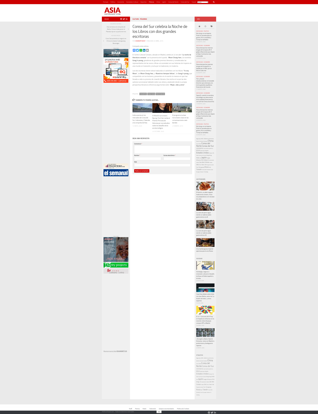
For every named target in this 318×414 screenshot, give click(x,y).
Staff (130, 409)
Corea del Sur (185, 2)
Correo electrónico (169, 155)
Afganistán (198, 138)
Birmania (211, 138)
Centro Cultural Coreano (201, 141)
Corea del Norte (173, 2)
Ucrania (208, 169)
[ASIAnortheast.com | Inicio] (112, 11)
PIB (205, 164)
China (158, 2)
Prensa (137, 409)
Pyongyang (201, 167)
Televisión (152, 409)
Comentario (138, 144)
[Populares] (199, 27)
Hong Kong (209, 155)
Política (112, 2)
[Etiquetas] (211, 27)
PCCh (200, 164)
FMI (213, 153)
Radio (144, 409)
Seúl (210, 167)
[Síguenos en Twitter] (124, 19)
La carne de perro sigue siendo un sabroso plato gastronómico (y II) (203, 215)
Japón (164, 2)
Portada (105, 2)
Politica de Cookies (183, 409)
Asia (208, 138)
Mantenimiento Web (110, 351)
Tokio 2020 (204, 169)
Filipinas (210, 153)
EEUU (198, 150)
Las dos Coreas (204, 162)
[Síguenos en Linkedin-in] (127, 19)
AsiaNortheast (140, 41)
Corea (199, 143)
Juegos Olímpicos (208, 379)
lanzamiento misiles (205, 381)
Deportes (143, 2)
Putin (197, 167)
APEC (202, 138)
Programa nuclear (210, 164)
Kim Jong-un (205, 160)
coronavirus (199, 148)
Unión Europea (203, 392)
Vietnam (201, 171)
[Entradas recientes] (205, 27)
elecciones (202, 150)
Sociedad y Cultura (132, 2)
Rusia (207, 167)
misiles (211, 162)
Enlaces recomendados (166, 409)
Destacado (199, 31)
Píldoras (151, 2)
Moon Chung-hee (160, 94)
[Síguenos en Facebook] (121, 19)
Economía (121, 2)
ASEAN (205, 138)
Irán (200, 158)
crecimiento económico (208, 148)
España (206, 150)
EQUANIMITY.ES (122, 351)
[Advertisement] (183, 10)
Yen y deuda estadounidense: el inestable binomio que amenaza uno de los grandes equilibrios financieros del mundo (205, 83)
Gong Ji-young (151, 94)
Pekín (203, 164)
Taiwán (194, 2)
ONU (197, 164)
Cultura (135, 19)
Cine (197, 143)
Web (135, 162)
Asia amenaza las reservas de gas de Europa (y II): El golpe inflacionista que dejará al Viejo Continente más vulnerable (205, 52)
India (197, 158)
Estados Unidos (202, 153)
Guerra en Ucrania (202, 155)
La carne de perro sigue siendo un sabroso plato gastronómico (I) (203, 233)
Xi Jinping (206, 171)
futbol (197, 155)
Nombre (137, 155)
